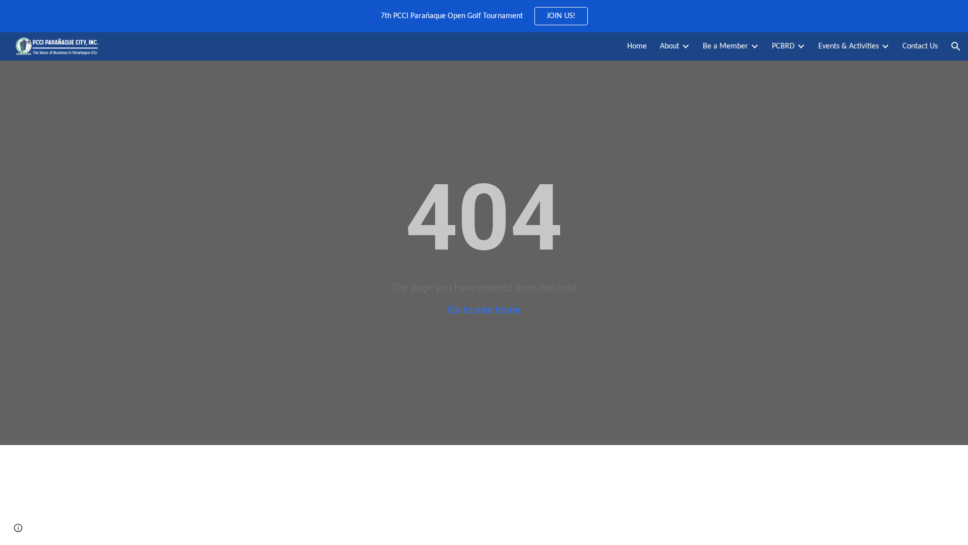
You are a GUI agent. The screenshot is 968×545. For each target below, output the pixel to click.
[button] (956, 46)
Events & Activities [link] (848, 46)
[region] (484, 16)
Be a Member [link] (725, 46)
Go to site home (484, 310)
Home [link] (637, 46)
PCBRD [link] (783, 46)
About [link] (669, 46)
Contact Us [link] (920, 46)
